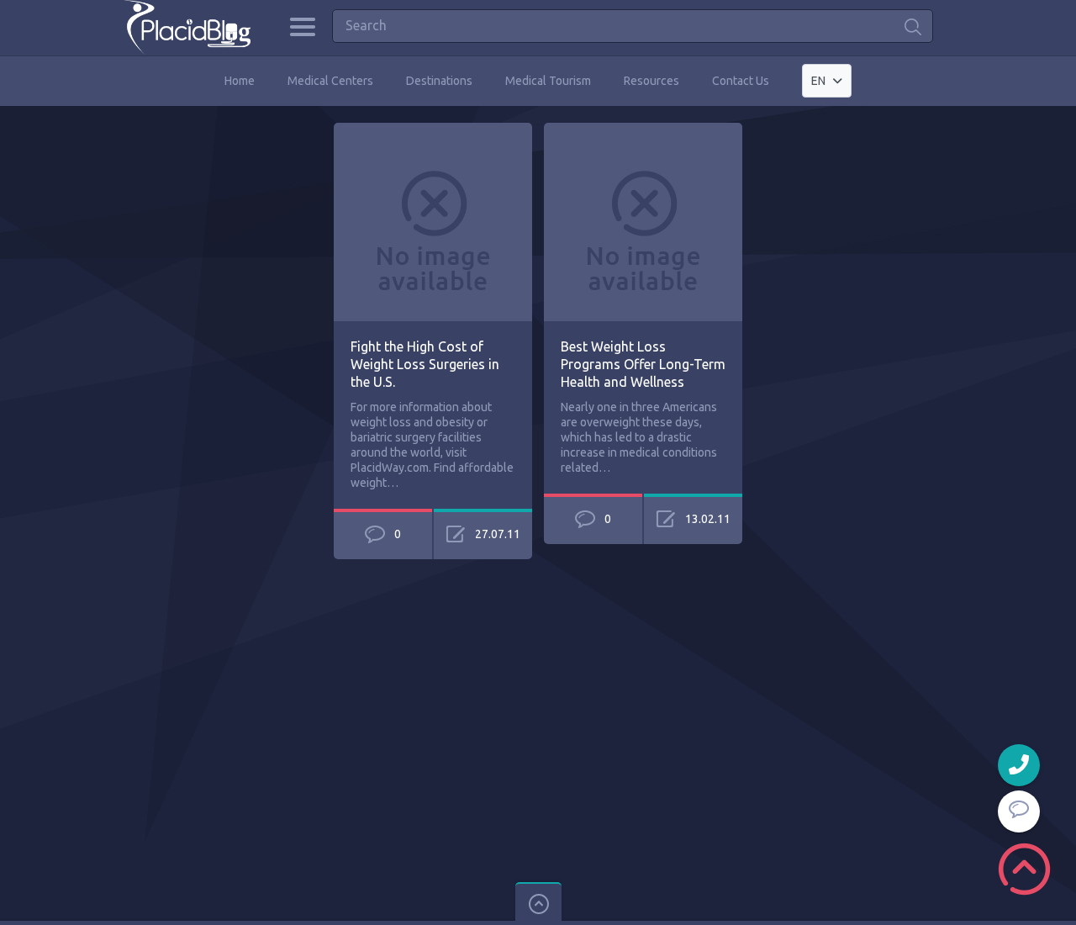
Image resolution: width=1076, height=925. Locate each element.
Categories (302, 27)
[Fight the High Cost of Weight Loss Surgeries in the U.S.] (433, 130)
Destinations (439, 80)
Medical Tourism (548, 80)
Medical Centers (330, 80)
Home (239, 80)
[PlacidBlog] (187, 27)
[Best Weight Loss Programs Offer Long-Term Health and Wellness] (643, 130)
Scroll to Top (1024, 869)
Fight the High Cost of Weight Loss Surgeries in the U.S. (425, 364)
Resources (651, 80)
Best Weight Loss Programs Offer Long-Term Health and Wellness (643, 364)
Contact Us (740, 80)
